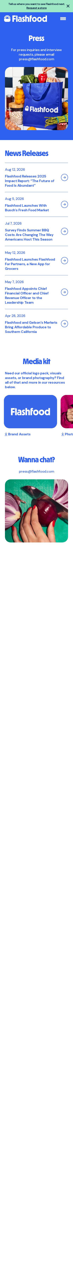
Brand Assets (19, 434)
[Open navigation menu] (63, 18)
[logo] (25, 18)
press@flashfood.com (36, 59)
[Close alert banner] (68, 6)
